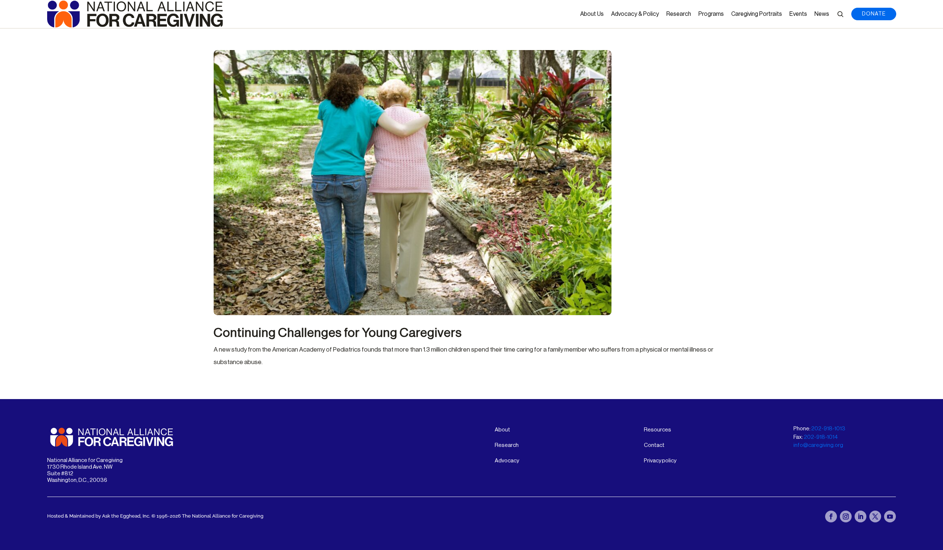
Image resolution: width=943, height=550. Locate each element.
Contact (654, 445)
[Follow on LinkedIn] (860, 516)
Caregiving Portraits (756, 14)
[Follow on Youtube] (890, 516)
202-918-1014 (821, 437)
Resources (657, 430)
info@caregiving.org (818, 445)
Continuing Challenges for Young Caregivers (338, 333)
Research (678, 14)
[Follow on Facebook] (831, 516)
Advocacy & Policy (635, 14)
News (821, 14)
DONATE (874, 14)
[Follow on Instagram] (846, 516)
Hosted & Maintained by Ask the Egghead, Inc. (99, 516)
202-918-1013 (828, 428)
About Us (592, 14)
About (502, 430)
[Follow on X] (875, 516)
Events (798, 14)
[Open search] (840, 14)
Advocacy (507, 460)
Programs (711, 14)
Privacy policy (660, 460)
